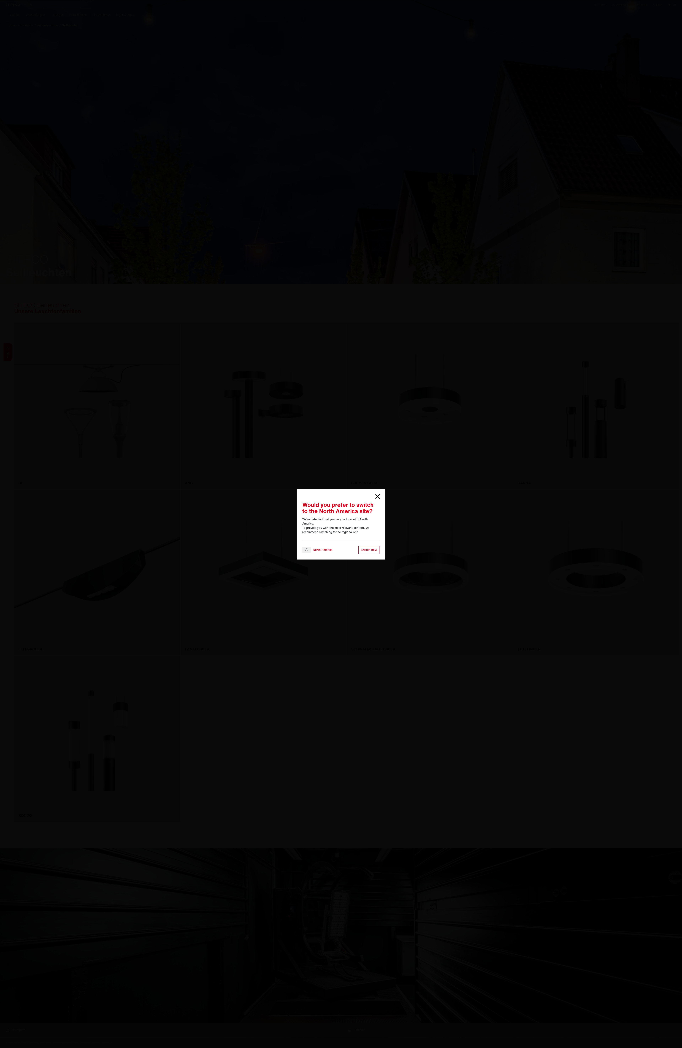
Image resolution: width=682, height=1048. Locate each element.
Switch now (369, 550)
